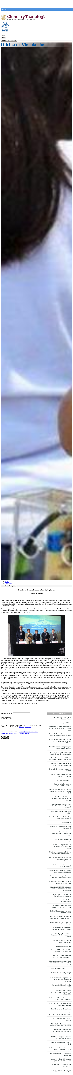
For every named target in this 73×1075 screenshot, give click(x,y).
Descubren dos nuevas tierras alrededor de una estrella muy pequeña (62, 1031)
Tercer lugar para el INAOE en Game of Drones (61, 718)
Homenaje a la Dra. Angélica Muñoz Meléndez (60, 973)
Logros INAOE (66, 723)
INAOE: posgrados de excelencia (61, 1009)
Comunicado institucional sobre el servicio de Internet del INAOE (61, 956)
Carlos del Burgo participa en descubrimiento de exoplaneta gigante (62, 846)
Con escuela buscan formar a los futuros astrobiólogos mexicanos (61, 928)
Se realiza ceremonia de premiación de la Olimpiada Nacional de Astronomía (60, 979)
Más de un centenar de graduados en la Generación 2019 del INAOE (60, 852)
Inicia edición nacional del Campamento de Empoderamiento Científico (61, 934)
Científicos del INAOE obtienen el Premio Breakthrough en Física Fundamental (60, 888)
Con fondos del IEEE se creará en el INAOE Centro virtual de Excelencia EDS (60, 728)
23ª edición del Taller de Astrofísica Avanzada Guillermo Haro (60, 950)
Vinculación (8, 583)
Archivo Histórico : (6, 713)
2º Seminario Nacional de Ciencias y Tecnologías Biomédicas (60, 817)
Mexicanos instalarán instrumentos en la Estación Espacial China (60, 998)
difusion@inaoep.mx (25, 727)
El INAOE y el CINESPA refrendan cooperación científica (60, 1004)
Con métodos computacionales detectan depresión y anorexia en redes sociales (61, 992)
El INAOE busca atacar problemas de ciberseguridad (60, 911)
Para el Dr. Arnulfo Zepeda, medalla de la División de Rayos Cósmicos (60, 734)
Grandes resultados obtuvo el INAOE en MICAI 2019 (62, 784)
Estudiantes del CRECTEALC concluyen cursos (61, 900)
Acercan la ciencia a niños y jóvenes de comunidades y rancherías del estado (60, 833)
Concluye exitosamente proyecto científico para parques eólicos (61, 1071)
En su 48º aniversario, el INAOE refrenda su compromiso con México (60, 758)
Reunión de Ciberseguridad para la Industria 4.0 (60, 827)
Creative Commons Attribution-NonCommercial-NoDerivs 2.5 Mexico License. (19, 732)
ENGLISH (4, 9)
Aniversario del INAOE (64, 780)
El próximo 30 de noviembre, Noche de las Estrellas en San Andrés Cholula (60, 741)
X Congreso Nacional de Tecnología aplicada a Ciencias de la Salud (60, 1048)
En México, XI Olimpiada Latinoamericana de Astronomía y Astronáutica (61, 798)
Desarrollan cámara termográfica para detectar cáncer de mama (60, 747)
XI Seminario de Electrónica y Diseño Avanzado (62, 865)
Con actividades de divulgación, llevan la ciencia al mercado (61, 895)
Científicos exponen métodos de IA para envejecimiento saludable (60, 764)
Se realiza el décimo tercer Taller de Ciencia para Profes (60, 941)
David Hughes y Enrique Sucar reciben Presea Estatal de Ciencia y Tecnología (60, 805)
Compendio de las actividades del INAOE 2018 (61, 1065)
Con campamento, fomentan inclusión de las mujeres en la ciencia (60, 1013)
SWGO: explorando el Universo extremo (61, 1019)
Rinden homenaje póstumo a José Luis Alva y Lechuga (61, 775)
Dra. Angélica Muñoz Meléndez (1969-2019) (61, 986)
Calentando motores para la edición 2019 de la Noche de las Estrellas (60, 876)
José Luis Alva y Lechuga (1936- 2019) (61, 812)
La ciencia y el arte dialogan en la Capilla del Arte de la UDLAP (61, 1060)
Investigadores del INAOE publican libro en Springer (60, 923)
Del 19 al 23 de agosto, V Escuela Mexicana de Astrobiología (61, 1037)
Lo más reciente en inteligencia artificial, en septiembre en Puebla (61, 906)
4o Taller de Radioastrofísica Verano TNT (60, 1043)
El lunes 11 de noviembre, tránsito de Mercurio (60, 770)
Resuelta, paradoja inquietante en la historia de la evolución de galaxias (60, 753)
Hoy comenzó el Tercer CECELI (61, 968)
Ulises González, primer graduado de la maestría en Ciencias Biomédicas (60, 917)
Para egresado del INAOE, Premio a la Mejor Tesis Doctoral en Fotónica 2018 (60, 791)
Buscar (3, 37)
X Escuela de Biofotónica (63, 946)
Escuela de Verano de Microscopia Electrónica (60, 1054)
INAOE (7, 582)
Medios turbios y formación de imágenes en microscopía (62, 840)
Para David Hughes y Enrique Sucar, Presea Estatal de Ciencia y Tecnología (60, 859)
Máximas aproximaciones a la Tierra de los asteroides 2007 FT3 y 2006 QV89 (60, 962)
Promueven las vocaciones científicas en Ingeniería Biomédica (60, 882)
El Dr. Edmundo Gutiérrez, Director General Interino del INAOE (60, 871)
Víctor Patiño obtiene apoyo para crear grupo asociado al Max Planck (60, 1024)
